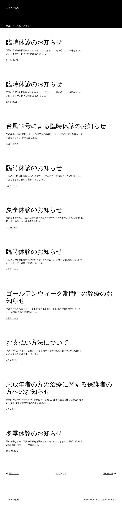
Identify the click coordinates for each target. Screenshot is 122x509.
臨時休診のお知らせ (34, 42)
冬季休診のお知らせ (34, 433)
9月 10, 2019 (11, 185)
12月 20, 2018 (12, 451)
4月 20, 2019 (12, 318)
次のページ (109, 473)
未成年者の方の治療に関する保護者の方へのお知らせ (59, 388)
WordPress (110, 499)
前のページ (12, 473)
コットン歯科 (12, 7)
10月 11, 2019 (12, 144)
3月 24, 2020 (12, 60)
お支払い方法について (37, 342)
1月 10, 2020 (11, 102)
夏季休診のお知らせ (34, 209)
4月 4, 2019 (11, 360)
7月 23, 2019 (12, 227)
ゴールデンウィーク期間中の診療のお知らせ (59, 297)
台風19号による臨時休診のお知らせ (56, 126)
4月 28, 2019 (12, 269)
